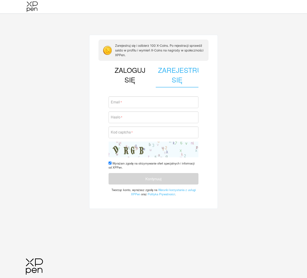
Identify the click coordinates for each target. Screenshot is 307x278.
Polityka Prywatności (161, 194)
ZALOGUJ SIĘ (130, 75)
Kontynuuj (153, 178)
